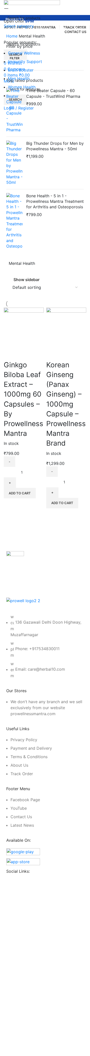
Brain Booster (21, 70)
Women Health (22, 87)
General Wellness (24, 53)
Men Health (19, 78)
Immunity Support (25, 61)
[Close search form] (6, 6)
